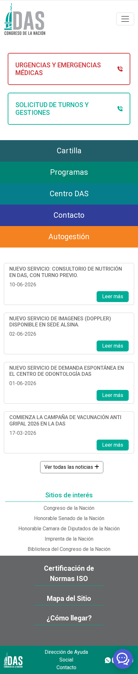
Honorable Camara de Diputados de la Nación (69, 529)
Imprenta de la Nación (69, 539)
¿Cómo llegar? (69, 618)
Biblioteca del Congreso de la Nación (69, 549)
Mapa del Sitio (69, 598)
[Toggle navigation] (125, 19)
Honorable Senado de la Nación (69, 518)
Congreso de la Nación (69, 508)
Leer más (112, 296)
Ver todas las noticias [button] (69, 467)
